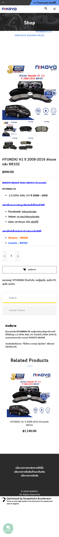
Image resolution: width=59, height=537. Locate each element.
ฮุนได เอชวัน (8, 284)
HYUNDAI (25, 31)
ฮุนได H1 (51, 280)
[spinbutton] (11, 256)
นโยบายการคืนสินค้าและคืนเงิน (29, 472)
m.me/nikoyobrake (28, 217)
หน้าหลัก (11, 31)
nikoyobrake (29, 212)
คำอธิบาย (13, 298)
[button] (54, 66)
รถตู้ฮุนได (40, 280)
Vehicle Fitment (17, 310)
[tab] (29, 298)
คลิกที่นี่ (34, 222)
